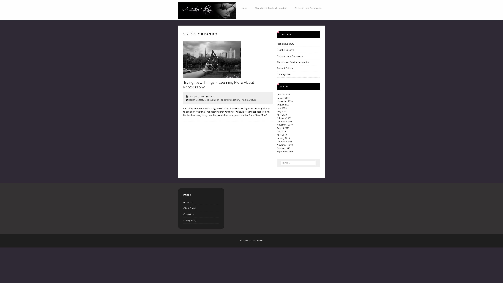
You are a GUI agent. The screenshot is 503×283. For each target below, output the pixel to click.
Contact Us (188, 214)
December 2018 (284, 141)
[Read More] (261, 115)
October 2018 (283, 148)
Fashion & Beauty (285, 43)
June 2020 (282, 108)
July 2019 (281, 131)
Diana (211, 96)
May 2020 (281, 111)
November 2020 (285, 101)
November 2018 (285, 144)
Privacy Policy (189, 220)
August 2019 (283, 128)
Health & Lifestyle (197, 99)
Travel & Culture (248, 99)
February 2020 (284, 118)
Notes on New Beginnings (308, 8)
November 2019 (285, 124)
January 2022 (283, 94)
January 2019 (283, 138)
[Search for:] (298, 163)
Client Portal (189, 208)
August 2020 (283, 104)
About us (187, 202)
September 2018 (285, 151)
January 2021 (283, 98)
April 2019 (282, 134)
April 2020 (282, 114)
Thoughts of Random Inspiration (271, 8)
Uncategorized (284, 74)
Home (244, 8)
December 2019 (284, 121)
